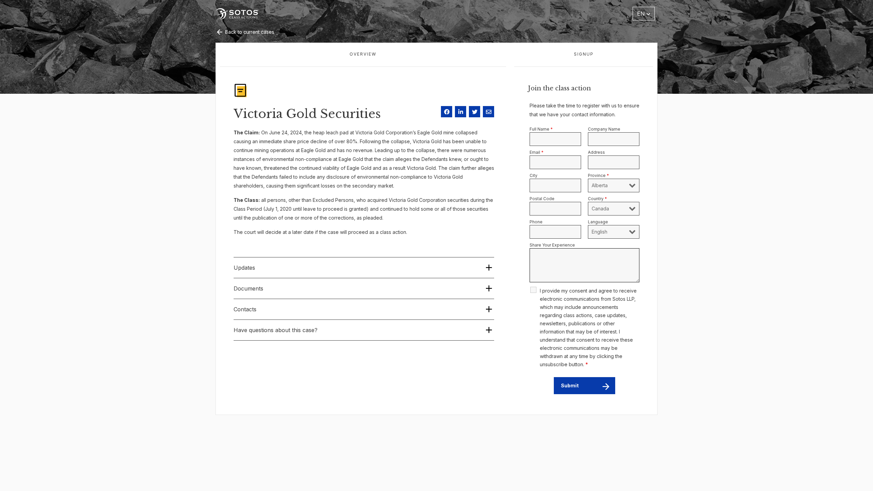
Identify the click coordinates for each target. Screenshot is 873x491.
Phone (536, 221)
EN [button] (642, 13)
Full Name (541, 129)
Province (598, 175)
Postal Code (542, 198)
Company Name (604, 129)
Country (597, 198)
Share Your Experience (552, 245)
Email (537, 152)
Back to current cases (249, 32)
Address (596, 152)
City (533, 175)
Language (598, 221)
